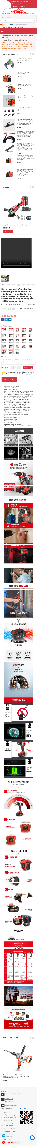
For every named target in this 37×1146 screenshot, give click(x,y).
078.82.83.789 (9, 1101)
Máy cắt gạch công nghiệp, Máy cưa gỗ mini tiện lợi (25, 72)
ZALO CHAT (24, 1109)
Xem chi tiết (7, 231)
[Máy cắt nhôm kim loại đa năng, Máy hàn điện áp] (9, 101)
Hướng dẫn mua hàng (9, 1115)
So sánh (23, 4)
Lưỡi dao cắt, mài (8, 1134)
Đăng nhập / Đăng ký (19, 6)
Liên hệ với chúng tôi (9, 1123)
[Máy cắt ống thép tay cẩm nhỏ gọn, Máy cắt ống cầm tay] (9, 64)
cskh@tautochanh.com (11, 1105)
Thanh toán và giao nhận (10, 1117)
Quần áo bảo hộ (8, 1139)
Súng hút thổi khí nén (9, 1128)
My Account (7, 4)
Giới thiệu (6, 1112)
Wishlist (16, 4)
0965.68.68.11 (9, 1099)
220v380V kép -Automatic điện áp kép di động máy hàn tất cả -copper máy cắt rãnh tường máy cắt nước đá (25, 157)
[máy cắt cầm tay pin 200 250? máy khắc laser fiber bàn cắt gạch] (9, 113)
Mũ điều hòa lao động (9, 1131)
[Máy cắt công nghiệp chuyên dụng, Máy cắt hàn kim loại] (9, 89)
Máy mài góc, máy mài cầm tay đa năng (15, 225)
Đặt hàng (29, 368)
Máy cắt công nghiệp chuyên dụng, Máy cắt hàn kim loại (24, 84)
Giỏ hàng (31, 4)
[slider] (4, 308)
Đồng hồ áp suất (8, 1136)
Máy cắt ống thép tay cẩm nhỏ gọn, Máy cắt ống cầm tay (25, 59)
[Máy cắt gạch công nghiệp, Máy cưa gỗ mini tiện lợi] (9, 77)
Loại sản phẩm (6, 17)
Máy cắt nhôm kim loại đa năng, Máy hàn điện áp (25, 96)
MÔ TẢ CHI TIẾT (9, 379)
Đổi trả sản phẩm (8, 1120)
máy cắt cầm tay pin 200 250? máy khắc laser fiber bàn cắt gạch (24, 109)
